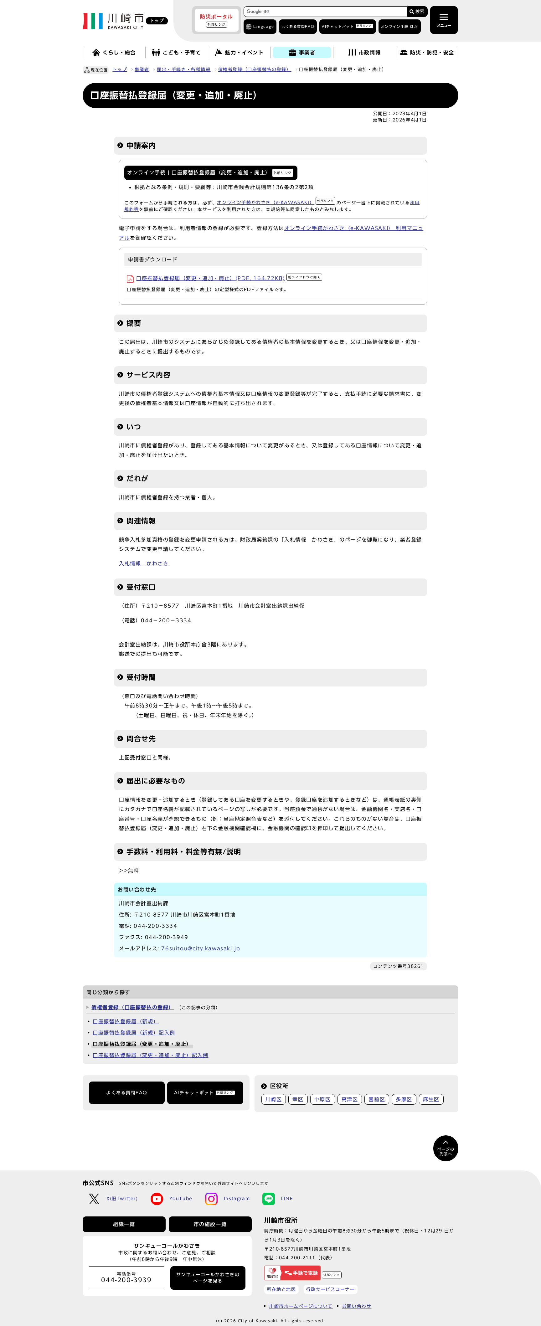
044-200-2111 (297, 1257)
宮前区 (376, 1099)
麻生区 (431, 1099)
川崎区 (273, 1099)
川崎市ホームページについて (301, 1306)
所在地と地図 (281, 1289)
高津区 (350, 1099)
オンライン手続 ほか (399, 26)
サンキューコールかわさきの (208, 1277)
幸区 (297, 1099)
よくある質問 (297, 26)
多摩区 (404, 1099)
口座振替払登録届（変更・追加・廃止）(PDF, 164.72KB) (228, 278)
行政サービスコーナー (330, 1289)
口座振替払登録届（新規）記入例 (134, 1032)
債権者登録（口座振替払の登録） (254, 69)
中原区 (322, 1099)
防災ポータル (216, 20)
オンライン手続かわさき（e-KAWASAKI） (275, 202)
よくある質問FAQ (126, 1093)
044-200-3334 (155, 925)
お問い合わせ (357, 1306)
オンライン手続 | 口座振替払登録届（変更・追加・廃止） (209, 172)
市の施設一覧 (210, 1224)
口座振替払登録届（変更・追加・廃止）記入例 (151, 1055)
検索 (419, 11)
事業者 (142, 69)
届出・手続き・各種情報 (184, 69)
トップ (119, 69)
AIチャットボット (347, 26)
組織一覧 (124, 1224)
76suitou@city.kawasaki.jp (200, 948)
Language (263, 26)
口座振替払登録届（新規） (126, 1021)
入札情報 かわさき (143, 563)
